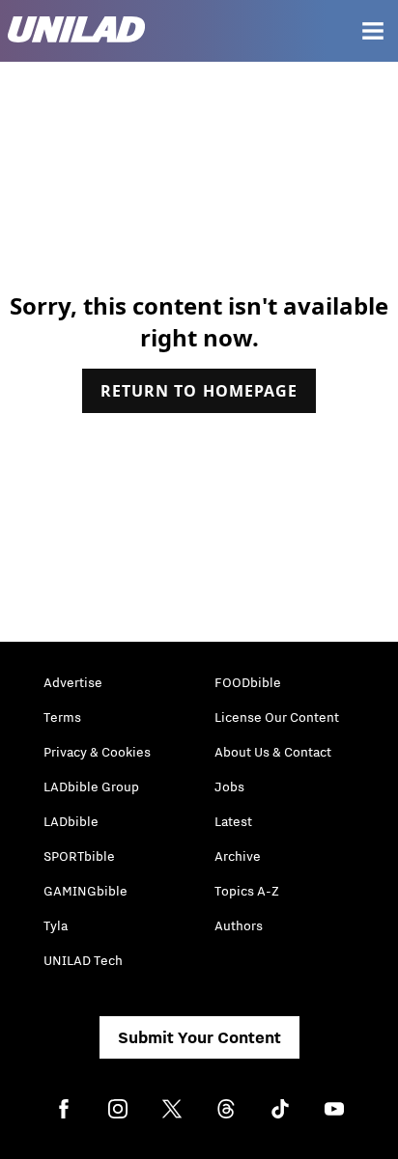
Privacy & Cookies (97, 751)
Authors (238, 925)
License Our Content (276, 717)
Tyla (55, 925)
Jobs (229, 786)
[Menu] (373, 31)
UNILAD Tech (83, 960)
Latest (233, 821)
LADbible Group (91, 786)
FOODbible (247, 682)
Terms (62, 717)
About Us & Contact (272, 751)
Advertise (72, 682)
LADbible (71, 821)
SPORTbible (79, 856)
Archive (237, 856)
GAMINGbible (85, 890)
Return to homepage (199, 390)
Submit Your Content (199, 1037)
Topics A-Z (246, 890)
